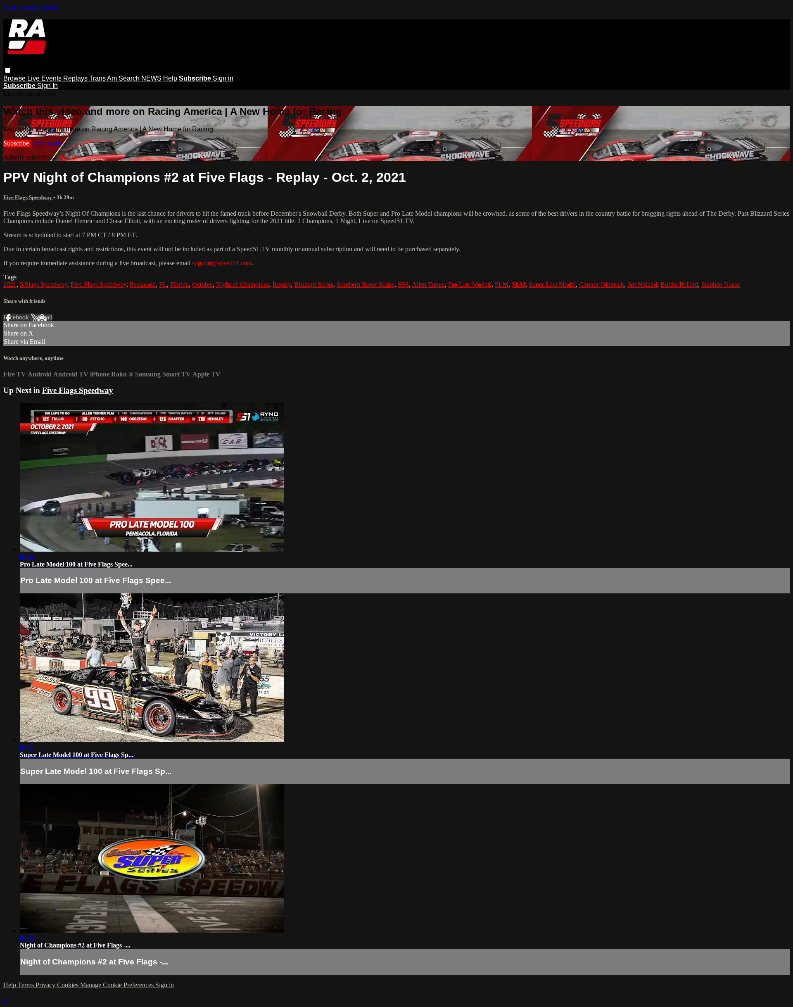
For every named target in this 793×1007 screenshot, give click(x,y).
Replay (282, 284)
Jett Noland (642, 284)
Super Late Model (552, 284)
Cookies (68, 984)
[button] (7, 70)
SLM (518, 284)
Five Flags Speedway (28, 197)
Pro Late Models (469, 284)
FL (163, 284)
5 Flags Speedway (43, 284)
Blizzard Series (313, 284)
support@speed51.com (222, 263)
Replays (76, 78)
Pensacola (143, 284)
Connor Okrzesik (601, 284)
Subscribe (17, 143)
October (202, 284)
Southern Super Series (365, 284)
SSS (403, 284)
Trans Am (104, 78)
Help (170, 78)
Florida (179, 284)
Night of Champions (242, 284)
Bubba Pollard (679, 284)
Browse (15, 78)
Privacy (46, 984)
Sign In (47, 85)
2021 (10, 284)
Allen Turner (428, 284)
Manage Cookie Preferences (117, 984)
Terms (27, 984)
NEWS (151, 78)
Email (44, 317)
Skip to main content (30, 6)
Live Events (45, 78)
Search (130, 78)
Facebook (17, 317)
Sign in (223, 78)
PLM (501, 284)
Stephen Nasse (720, 284)
